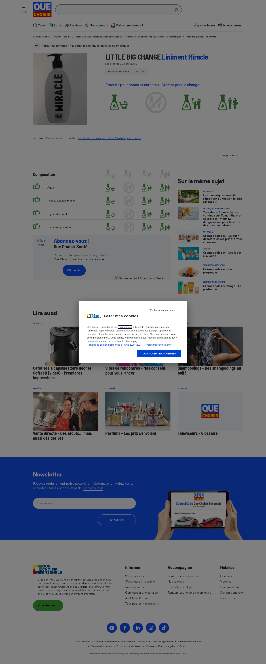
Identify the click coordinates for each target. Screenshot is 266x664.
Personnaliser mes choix (159, 344)
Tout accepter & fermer (158, 353)
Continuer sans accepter (163, 310)
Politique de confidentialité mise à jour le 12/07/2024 (114, 344)
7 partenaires (125, 327)
